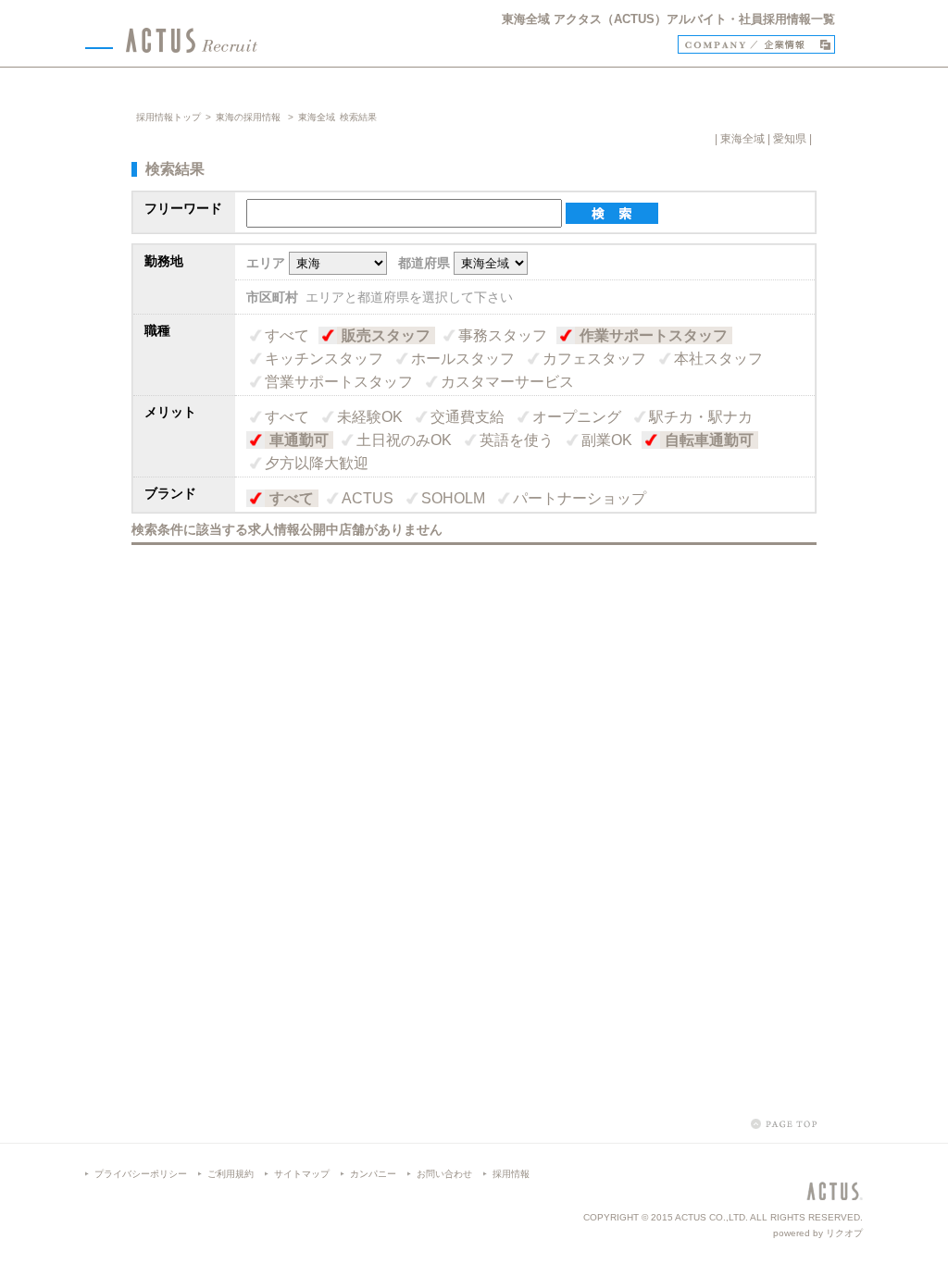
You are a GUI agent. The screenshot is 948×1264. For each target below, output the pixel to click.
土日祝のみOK (404, 440)
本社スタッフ (718, 358)
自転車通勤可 (709, 440)
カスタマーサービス (507, 382)
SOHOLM (453, 498)
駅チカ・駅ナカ (701, 417)
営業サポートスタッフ (339, 382)
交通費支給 (467, 417)
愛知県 (789, 138)
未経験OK (370, 417)
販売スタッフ (386, 335)
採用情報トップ (168, 117)
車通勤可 (299, 440)
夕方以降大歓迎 (316, 463)
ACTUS (367, 498)
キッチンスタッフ (324, 358)
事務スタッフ (502, 335)
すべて (287, 335)
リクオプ (844, 1233)
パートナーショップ (579, 498)
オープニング (576, 417)
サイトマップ (302, 1174)
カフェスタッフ (594, 358)
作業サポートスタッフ (654, 335)
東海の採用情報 (249, 117)
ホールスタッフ (463, 358)
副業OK (606, 440)
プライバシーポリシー (140, 1174)
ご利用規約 (230, 1174)
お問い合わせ (444, 1174)
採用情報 (511, 1174)
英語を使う (517, 440)
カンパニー (373, 1174)
